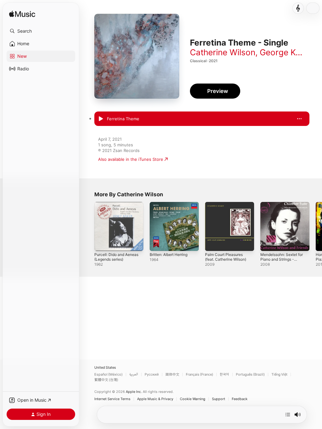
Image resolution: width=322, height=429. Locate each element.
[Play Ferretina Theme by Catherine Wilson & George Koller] (100, 119)
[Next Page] (315, 226)
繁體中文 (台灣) (106, 380)
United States (105, 367)
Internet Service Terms (112, 399)
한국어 (224, 374)
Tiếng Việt (279, 374)
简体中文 (172, 374)
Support (218, 399)
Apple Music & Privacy (155, 399)
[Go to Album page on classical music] (298, 8)
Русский (152, 374)
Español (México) (108, 374)
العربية (133, 374)
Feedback (239, 399)
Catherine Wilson (222, 52)
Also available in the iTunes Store (130, 159)
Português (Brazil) (250, 374)
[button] (41, 31)
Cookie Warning (192, 399)
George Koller (286, 52)
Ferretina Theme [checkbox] (123, 118)
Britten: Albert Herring (168, 254)
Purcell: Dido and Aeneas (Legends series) (116, 257)
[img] (22, 14)
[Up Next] (287, 414)
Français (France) (199, 374)
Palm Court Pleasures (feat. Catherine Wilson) (225, 257)
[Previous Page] (88, 226)
